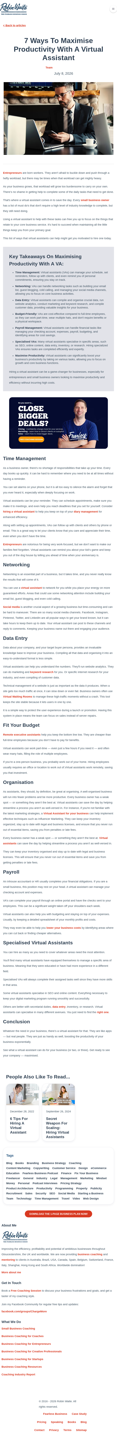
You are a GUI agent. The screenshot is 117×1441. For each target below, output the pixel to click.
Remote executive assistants (22, 734)
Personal (24, 1183)
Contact (39, 1430)
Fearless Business (55, 1413)
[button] (113, 9)
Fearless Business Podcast (40, 1173)
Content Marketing (18, 1168)
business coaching (90, 1254)
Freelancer (13, 1178)
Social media (11, 606)
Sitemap (81, 1430)
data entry (59, 1006)
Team (49, 67)
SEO (52, 1193)
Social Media (66, 1193)
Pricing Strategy (71, 1183)
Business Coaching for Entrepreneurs (26, 1343)
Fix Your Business (86, 1173)
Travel (65, 1198)
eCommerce (98, 1168)
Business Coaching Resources (22, 1366)
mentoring (8, 1259)
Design (83, 1168)
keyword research (41, 672)
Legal (53, 1178)
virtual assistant (31, 587)
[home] (13, 9)
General (28, 1178)
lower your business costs (63, 927)
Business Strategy (54, 1163)
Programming (64, 1188)
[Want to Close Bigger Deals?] (58, 423)
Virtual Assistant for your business (66, 813)
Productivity (44, 1188)
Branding (33, 1163)
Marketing (86, 1178)
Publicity (96, 1188)
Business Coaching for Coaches (23, 1336)
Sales (28, 1193)
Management (68, 1178)
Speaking (57, 1422)
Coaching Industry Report (18, 1374)
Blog (9, 1163)
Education (13, 1173)
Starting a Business (90, 1193)
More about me (11, 1272)
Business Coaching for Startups (22, 1359)
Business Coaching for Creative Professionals (32, 1351)
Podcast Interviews (45, 1183)
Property (81, 1188)
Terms (67, 1430)
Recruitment (14, 1193)
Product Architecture (19, 1188)
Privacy (54, 1430)
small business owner (95, 200)
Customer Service (64, 1168)
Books (19, 1163)
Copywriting (41, 1168)
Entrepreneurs (12, 172)
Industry (41, 1178)
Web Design (91, 1198)
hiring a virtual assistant (19, 511)
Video (76, 1198)
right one (103, 1012)
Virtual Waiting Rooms (17, 696)
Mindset (101, 1178)
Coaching (75, 1163)
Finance (66, 1173)
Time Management (46, 1198)
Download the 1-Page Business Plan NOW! (58, 1214)
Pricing (41, 1422)
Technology (24, 1198)
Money (10, 1183)
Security (40, 1193)
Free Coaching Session (26, 1290)
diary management (86, 511)
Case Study (79, 1413)
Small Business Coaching (18, 1328)
